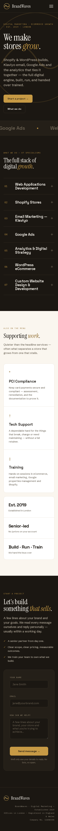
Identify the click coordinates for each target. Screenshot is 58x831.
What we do (14, 108)
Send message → (29, 751)
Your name (16, 677)
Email (13, 696)
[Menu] (51, 6)
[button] (29, 186)
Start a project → (18, 98)
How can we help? (20, 715)
